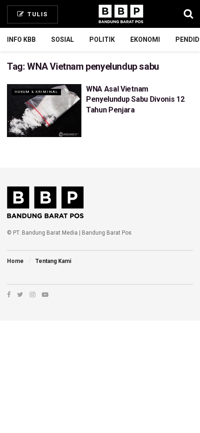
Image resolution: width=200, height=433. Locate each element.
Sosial (62, 39)
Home (15, 261)
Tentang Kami (53, 261)
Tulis (37, 14)
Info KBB (21, 39)
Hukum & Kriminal (36, 92)
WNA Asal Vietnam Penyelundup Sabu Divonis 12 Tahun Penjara (135, 99)
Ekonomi (145, 39)
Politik (102, 39)
